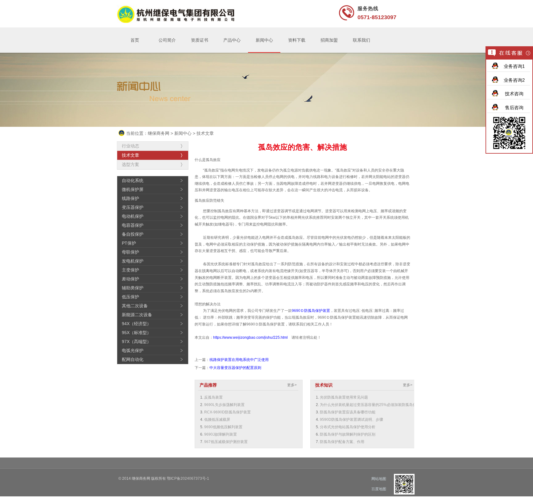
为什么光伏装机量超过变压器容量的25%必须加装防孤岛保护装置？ (375, 405)
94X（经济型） (136, 323)
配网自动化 (132, 359)
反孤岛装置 (213, 397)
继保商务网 (158, 133)
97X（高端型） (136, 341)
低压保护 (130, 296)
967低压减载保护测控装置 (226, 442)
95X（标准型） (136, 332)
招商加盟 (329, 40)
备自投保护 (132, 234)
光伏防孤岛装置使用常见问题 (344, 397)
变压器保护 (132, 207)
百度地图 (378, 489)
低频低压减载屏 (217, 419)
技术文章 (205, 133)
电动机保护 (132, 216)
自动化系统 (132, 180)
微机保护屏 (132, 189)
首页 (134, 40)
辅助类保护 (132, 287)
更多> (292, 385)
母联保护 (130, 252)
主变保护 (130, 269)
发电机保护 (132, 261)
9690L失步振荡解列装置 (224, 405)
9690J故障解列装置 (220, 434)
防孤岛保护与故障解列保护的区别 (347, 434)
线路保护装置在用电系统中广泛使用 (239, 360)
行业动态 (130, 145)
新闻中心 (264, 40)
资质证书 (199, 40)
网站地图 (378, 479)
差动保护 (130, 278)
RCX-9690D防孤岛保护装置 (227, 412)
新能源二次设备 (137, 314)
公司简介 (167, 40)
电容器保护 (132, 225)
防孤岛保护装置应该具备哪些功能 (347, 412)
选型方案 (130, 164)
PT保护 (129, 243)
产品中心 (232, 40)
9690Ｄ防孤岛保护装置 (311, 310)
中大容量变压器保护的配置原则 (235, 368)
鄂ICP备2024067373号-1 (188, 478)
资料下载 (296, 40)
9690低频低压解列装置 (223, 427)
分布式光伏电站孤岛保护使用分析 (347, 427)
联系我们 (361, 40)
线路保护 (130, 198)
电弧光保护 (132, 350)
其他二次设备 (135, 305)
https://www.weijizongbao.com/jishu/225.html (250, 337)
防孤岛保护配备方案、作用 (342, 442)
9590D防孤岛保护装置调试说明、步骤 (351, 419)
